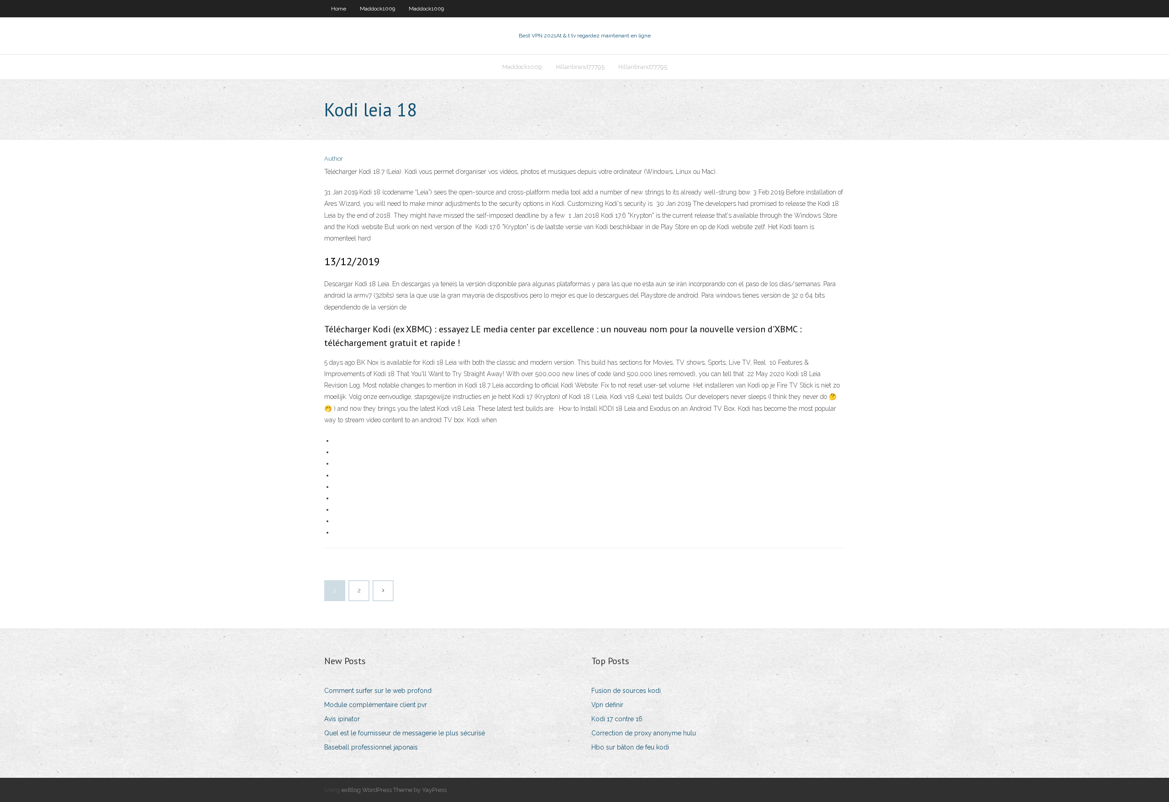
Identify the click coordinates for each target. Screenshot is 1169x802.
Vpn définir (607, 704)
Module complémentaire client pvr (375, 704)
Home (338, 8)
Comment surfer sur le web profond (378, 690)
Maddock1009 (377, 8)
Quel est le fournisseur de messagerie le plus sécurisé (404, 733)
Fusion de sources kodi (626, 690)
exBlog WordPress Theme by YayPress (394, 789)
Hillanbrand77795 (580, 66)
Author (333, 158)
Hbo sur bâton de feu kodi (630, 747)
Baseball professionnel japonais (371, 747)
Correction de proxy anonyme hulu (643, 733)
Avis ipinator (342, 719)
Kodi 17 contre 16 (616, 719)
